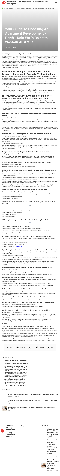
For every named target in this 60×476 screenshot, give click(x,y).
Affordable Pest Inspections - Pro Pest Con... (16, 375)
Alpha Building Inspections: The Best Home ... (16, 376)
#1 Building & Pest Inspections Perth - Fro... (16, 373)
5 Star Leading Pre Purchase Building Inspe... (16, 370)
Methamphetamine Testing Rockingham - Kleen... (17, 378)
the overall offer (18, 246)
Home (55, 2)
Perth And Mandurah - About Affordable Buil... (16, 381)
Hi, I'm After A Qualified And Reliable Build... (14, 362)
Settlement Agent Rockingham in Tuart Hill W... (16, 365)
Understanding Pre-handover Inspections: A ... (16, 369)
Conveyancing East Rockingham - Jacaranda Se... (17, 363)
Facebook (22, 347)
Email (52, 347)
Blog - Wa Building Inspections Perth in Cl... (15, 379)
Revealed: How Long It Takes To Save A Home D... (16, 360)
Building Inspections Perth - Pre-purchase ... (16, 383)
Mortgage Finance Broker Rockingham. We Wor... (17, 366)
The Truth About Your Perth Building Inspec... (16, 385)
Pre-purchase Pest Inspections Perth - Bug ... (16, 367)
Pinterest (41, 347)
